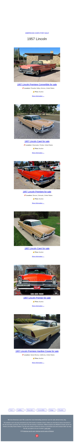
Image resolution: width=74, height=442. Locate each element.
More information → (38, 96)
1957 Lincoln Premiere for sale (37, 191)
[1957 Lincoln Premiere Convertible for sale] (37, 81)
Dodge (51, 410)
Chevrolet (30, 410)
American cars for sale (37, 33)
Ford (11, 410)
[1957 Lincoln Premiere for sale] (37, 188)
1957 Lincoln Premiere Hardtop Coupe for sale (37, 351)
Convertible (41, 410)
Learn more (47, 428)
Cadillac (19, 410)
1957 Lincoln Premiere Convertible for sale (37, 84)
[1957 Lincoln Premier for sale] (37, 295)
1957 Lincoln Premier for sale (37, 298)
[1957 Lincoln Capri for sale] (37, 138)
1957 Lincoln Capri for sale (37, 141)
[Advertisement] (37, 14)
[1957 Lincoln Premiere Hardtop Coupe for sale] (37, 348)
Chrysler (60, 410)
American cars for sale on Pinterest (44, 431)
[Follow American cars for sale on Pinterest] (37, 436)
